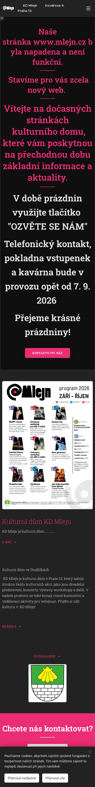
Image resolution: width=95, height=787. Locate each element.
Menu (88, 8)
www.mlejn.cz (59, 41)
